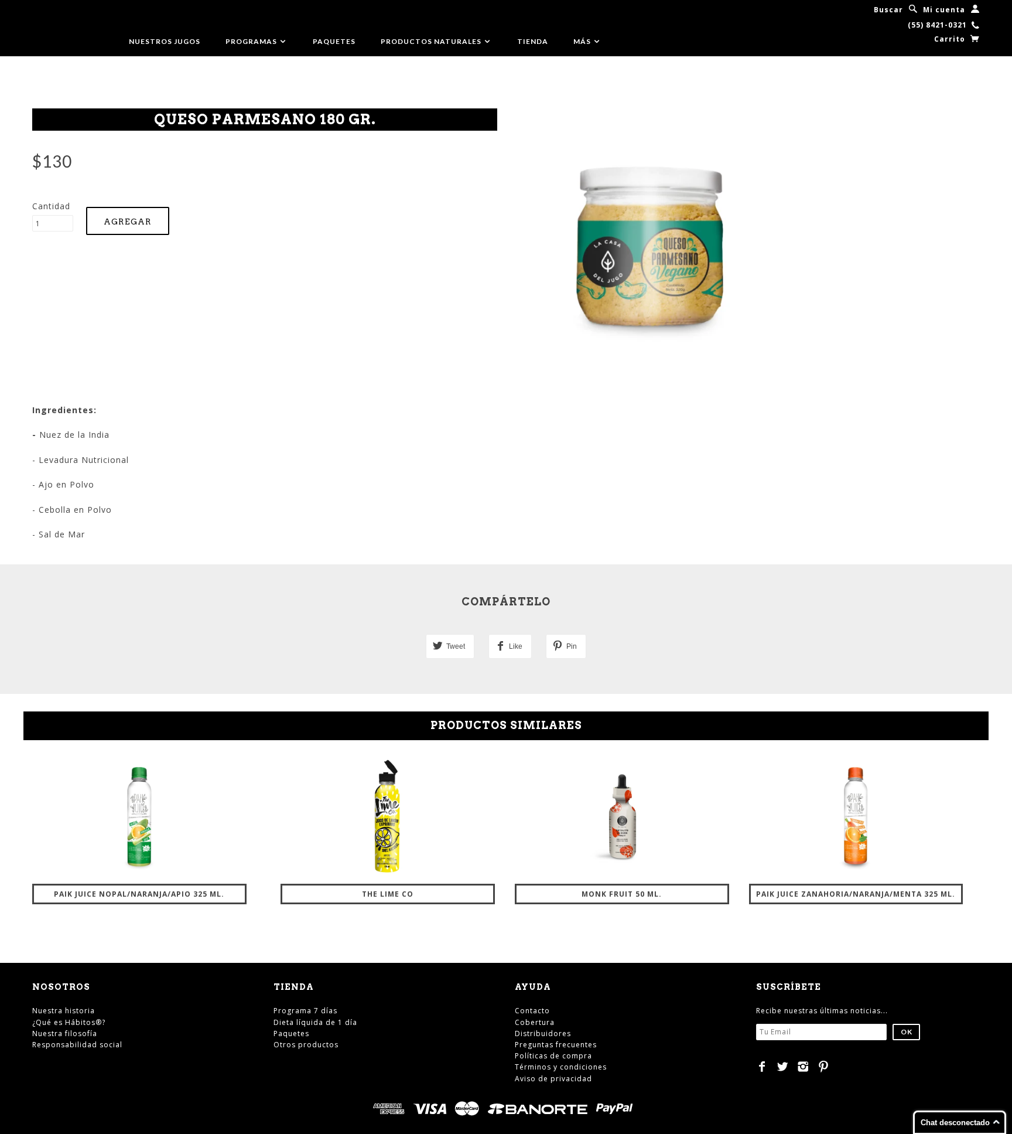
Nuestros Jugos (164, 41)
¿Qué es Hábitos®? (68, 1022)
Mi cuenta (944, 10)
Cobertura (535, 1022)
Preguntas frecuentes (556, 1045)
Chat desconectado (955, 1122)
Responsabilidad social (77, 1045)
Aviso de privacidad (553, 1079)
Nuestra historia (63, 1011)
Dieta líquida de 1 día (315, 1022)
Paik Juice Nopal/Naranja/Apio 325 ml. (139, 894)
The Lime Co (387, 894)
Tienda (532, 41)
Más (583, 41)
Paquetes (334, 41)
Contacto (532, 1011)
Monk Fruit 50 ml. (622, 894)
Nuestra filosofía (64, 1033)
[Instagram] (803, 1066)
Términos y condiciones (561, 1067)
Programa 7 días (305, 1011)
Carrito (950, 39)
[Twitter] (783, 1066)
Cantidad (51, 206)
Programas (252, 41)
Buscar (888, 10)
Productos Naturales (432, 41)
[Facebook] (762, 1066)
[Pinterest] (824, 1066)
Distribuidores (543, 1033)
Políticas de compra (553, 1056)
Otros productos (306, 1045)
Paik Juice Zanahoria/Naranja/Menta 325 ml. (855, 894)
